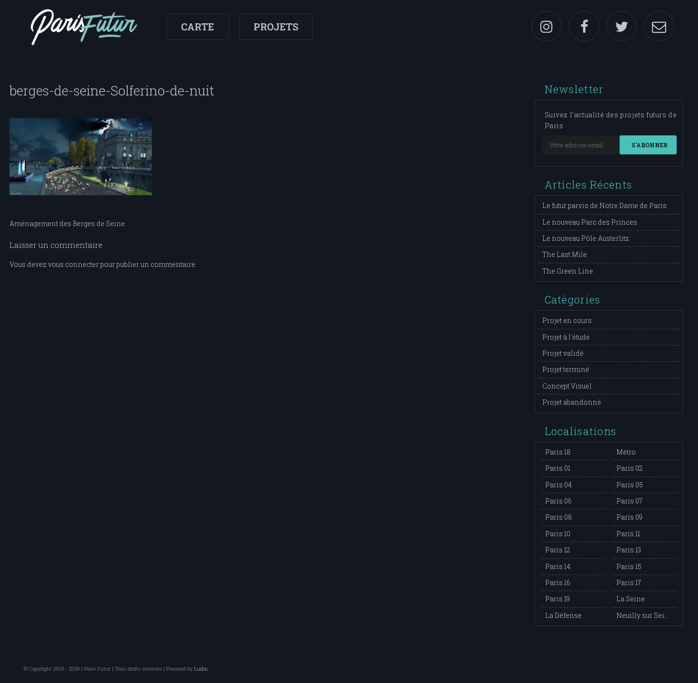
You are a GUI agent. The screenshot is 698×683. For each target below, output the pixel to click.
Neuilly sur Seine (644, 615)
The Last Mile (564, 254)
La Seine (630, 598)
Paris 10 (557, 533)
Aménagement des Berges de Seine (67, 223)
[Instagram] (546, 26)
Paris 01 (557, 468)
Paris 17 (628, 582)
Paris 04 (558, 484)
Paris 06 (558, 500)
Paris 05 (629, 484)
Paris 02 (629, 468)
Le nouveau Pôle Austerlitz (585, 238)
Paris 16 (557, 582)
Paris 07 (629, 500)
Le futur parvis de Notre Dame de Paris (604, 205)
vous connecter (73, 264)
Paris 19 (557, 598)
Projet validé (563, 353)
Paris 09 (629, 517)
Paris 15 (628, 566)
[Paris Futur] (83, 26)
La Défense (563, 615)
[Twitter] (621, 26)
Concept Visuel (567, 385)
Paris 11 (628, 533)
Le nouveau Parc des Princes (589, 222)
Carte (197, 26)
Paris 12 (557, 549)
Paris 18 (558, 451)
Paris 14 (557, 566)
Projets (276, 26)
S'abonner (650, 145)
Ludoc (201, 668)
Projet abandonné (571, 402)
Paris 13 (628, 549)
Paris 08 (558, 517)
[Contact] (659, 26)
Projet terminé (565, 369)
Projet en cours (567, 320)
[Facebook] (584, 26)
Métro (626, 451)
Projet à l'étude (566, 337)
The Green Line (567, 270)
